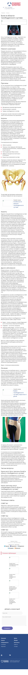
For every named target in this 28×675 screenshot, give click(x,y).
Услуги (3, 640)
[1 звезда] (8, 542)
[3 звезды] (10, 542)
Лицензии (3, 646)
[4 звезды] (11, 542)
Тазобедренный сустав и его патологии (13, 565)
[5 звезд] (12, 542)
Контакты (16, 642)
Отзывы (16, 646)
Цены (15, 638)
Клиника (3, 638)
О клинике (3, 644)
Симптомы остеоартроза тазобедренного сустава (12, 602)
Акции (16, 640)
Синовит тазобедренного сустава (12, 577)
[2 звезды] (9, 542)
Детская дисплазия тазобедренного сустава (13, 589)
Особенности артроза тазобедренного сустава (18, 204)
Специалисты (4, 642)
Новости (16, 644)
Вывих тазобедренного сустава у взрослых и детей (20, 393)
